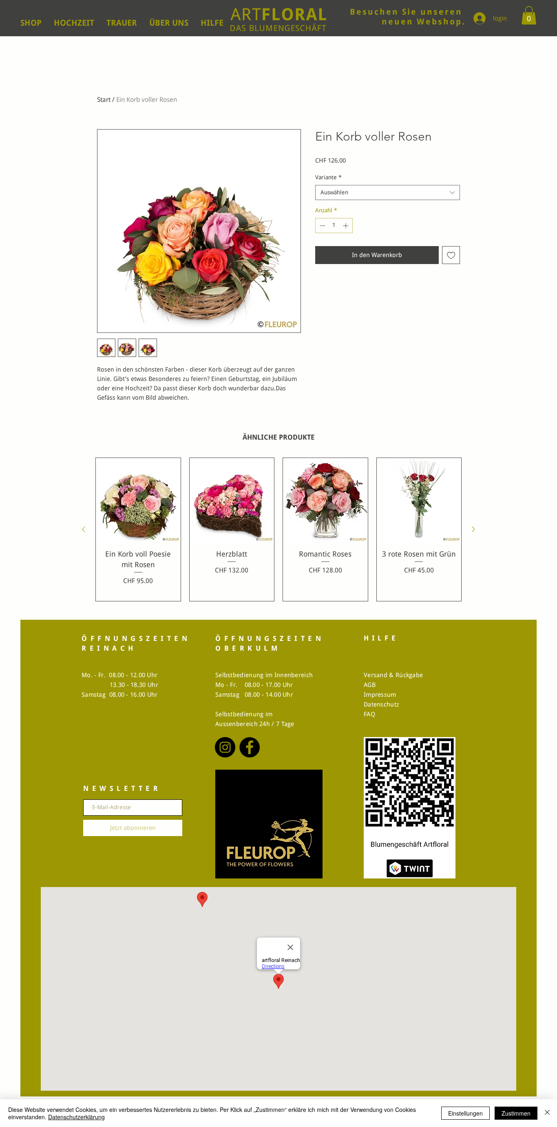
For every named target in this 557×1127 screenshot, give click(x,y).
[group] (278, 529)
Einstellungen (465, 1113)
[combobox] (387, 192)
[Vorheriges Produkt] (83, 529)
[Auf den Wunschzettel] (451, 255)
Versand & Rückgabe (393, 675)
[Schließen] (547, 1113)
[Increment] (346, 225)
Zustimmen (516, 1113)
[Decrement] (321, 225)
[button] (529, 15)
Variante (328, 177)
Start (104, 99)
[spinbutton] (334, 225)
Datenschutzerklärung (76, 1117)
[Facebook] (249, 747)
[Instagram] (225, 747)
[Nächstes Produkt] (473, 529)
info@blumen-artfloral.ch (401, 23)
